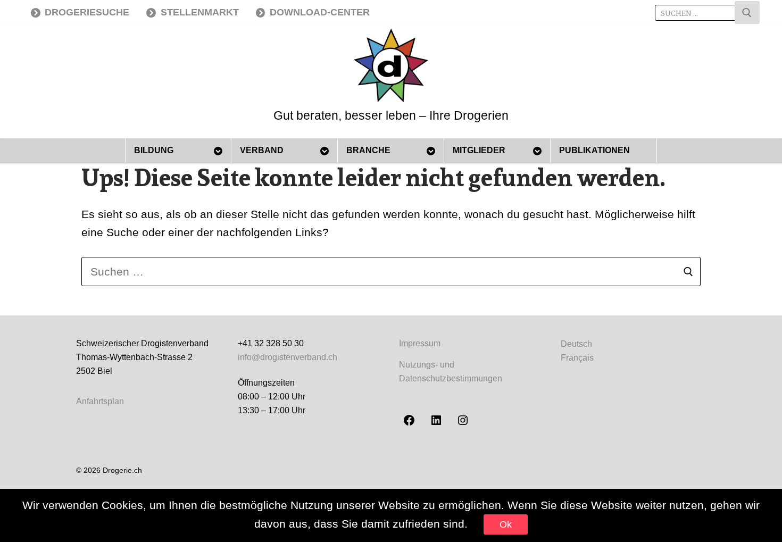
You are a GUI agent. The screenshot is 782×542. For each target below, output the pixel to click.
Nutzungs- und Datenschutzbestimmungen (450, 371)
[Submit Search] (747, 12)
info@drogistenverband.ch (287, 357)
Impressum (419, 343)
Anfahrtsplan (100, 401)
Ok (506, 524)
